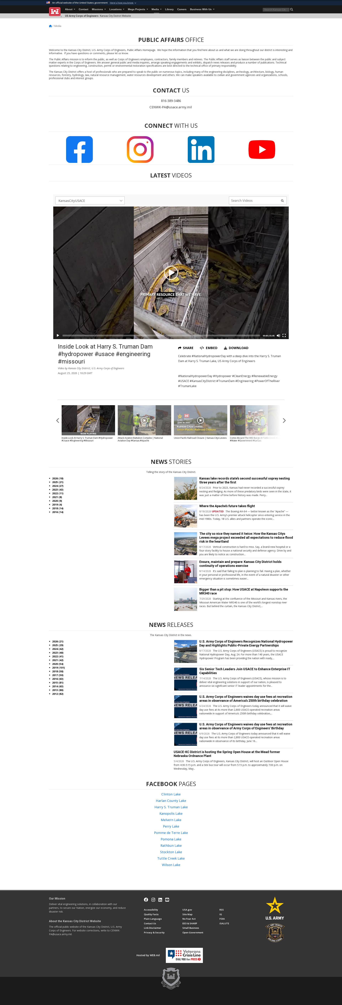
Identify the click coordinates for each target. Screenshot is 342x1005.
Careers (181, 9)
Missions (98, 9)
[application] (171, 273)
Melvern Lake (171, 820)
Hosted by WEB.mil (148, 955)
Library (169, 9)
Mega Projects (137, 9)
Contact (83, 9)
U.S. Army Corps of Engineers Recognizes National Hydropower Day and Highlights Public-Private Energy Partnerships (246, 643)
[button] (123, 3)
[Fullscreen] (284, 335)
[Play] (58, 335)
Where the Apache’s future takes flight (227, 506)
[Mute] (278, 335)
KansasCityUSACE (71, 201)
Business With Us (201, 9)
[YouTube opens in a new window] (167, 899)
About (69, 9)
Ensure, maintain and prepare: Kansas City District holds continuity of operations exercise (240, 564)
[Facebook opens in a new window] (146, 899)
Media (156, 9)
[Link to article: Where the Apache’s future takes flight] (186, 516)
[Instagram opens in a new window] (153, 899)
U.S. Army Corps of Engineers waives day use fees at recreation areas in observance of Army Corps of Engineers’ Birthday (245, 726)
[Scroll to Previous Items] (58, 420)
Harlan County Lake (171, 800)
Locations (115, 9)
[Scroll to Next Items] (284, 420)
